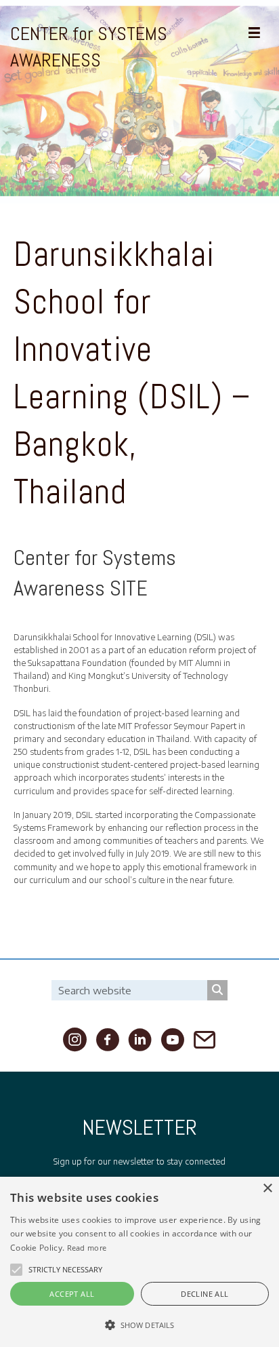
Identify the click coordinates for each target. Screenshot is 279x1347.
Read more (87, 1248)
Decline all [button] (204, 1294)
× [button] (267, 1189)
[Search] (217, 990)
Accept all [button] (71, 1294)
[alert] (139, 1262)
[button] (16, 1269)
